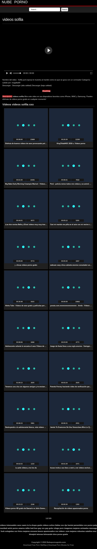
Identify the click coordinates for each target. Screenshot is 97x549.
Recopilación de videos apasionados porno (71, 508)
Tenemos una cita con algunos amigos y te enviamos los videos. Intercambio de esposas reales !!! (43, 387)
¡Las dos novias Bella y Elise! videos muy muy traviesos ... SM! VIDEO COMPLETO (37, 224)
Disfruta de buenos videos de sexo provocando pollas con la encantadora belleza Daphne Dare (42, 143)
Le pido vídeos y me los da (26, 468)
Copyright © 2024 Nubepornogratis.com (48, 542)
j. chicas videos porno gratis (26, 265)
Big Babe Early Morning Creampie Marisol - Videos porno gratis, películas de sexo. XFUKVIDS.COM (44, 184)
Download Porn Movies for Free (61, 545)
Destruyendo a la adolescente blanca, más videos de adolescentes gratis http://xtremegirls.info (42, 427)
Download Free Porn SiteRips (35, 545)
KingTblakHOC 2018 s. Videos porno (71, 143)
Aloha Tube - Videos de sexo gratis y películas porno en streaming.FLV (33, 306)
